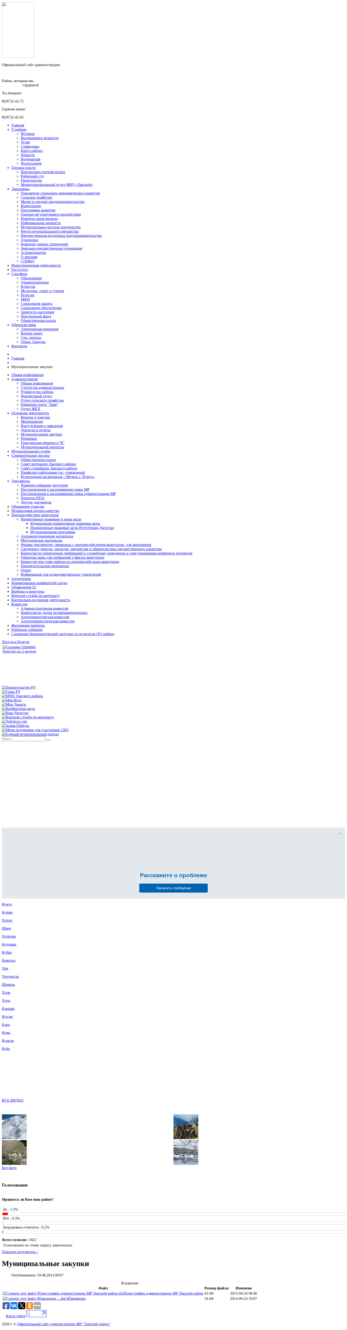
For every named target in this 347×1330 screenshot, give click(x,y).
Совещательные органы (30, 455)
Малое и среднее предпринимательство (53, 202)
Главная (17, 125)
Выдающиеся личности (40, 138)
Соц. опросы (31, 338)
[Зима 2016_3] (14, 1138)
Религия (27, 295)
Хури (6, 992)
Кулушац (9, 944)
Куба (6, 1049)
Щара (6, 928)
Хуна (6, 1001)
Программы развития (38, 210)
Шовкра (8, 984)
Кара (6, 1025)
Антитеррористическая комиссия (47, 621)
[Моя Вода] (11, 700)
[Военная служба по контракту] (28, 717)
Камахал (9, 960)
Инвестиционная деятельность (36, 265)
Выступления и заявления (42, 426)
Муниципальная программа (52, 532)
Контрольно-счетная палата (43, 172)
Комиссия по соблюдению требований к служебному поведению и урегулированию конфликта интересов (106, 553)
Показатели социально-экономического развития (60, 193)
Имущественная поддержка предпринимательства (61, 236)
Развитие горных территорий (44, 244)
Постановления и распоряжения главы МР (55, 489)
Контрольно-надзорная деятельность (40, 600)
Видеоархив (30, 159)
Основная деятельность (30, 413)
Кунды (7, 1017)
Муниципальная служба (30, 451)
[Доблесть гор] (14, 721)
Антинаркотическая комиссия (45, 617)
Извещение (77, 1298)
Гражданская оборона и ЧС (42, 443)
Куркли (8, 1041)
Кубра (7, 952)
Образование (31, 278)
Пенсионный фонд (36, 316)
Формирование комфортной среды (39, 583)
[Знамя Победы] (15, 726)
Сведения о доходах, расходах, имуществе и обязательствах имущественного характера (91, 549)
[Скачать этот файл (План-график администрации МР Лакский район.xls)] (63, 1293)
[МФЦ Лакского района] (22, 696)
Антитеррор (21, 579)
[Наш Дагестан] (15, 713)
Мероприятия (32, 422)
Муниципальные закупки (41, 434)
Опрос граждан (33, 342)
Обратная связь (23, 325)
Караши (8, 1009)
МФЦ (25, 299)
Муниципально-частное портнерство (51, 227)
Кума (6, 1033)
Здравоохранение (35, 282)
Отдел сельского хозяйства (42, 400)
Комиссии (19, 604)
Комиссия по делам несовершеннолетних (54, 613)
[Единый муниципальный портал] (30, 734)
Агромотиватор (33, 253)
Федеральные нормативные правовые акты (65, 523)
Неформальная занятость (41, 223)
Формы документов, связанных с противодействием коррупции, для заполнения (86, 545)
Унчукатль (10, 976)
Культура (28, 287)
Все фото (9, 1168)
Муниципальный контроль (42, 447)
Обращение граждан (27, 506)
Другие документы (36, 502)
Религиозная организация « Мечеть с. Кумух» (58, 477)
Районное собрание (27, 630)
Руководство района (37, 392)
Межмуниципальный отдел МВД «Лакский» (57, 185)
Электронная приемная (39, 329)
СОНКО (27, 261)
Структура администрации (42, 388)
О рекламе (29, 257)
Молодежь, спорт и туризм (42, 291)
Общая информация (27, 375)
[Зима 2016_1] (186, 1164)
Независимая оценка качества (35, 511)
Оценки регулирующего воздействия (51, 214)
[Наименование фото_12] (186, 1138)
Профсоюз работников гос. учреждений (53, 472)
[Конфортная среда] (18, 709)
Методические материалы (42, 540)
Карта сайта (15, 1316)
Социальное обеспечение (41, 308)
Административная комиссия (44, 608)
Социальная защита (36, 304)
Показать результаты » (20, 1252)
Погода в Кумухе (16, 642)
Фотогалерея (31, 163)
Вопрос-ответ (32, 333)
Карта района (31, 151)
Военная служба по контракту (35, 596)
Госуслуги (19, 270)
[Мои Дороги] (14, 704)
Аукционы (29, 240)
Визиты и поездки (35, 417)
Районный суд (32, 176)
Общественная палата (38, 321)
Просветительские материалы (45, 566)
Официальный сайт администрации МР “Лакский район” (63, 1324)
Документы (20, 481)
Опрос (26, 570)
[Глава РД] (11, 692)
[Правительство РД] (18, 687)
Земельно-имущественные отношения (51, 248)
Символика (30, 146)
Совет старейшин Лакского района (49, 468)
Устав (25, 142)
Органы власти (23, 168)
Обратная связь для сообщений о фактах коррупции (62, 557)
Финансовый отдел (36, 396)
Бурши (7, 912)
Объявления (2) (23, 587)
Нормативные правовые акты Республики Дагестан (72, 528)
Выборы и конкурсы (27, 591)
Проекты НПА (33, 498)
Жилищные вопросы (28, 625)
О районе (18, 129)
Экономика (20, 189)
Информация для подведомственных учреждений (61, 574)
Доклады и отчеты (36, 430)
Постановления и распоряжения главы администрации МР (68, 494)
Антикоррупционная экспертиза (47, 536)
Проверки (29, 438)
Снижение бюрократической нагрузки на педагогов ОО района (62, 634)
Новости (28, 155)
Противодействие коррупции (35, 515)
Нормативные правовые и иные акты (51, 519)
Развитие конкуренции (39, 219)
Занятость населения (37, 312)
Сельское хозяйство (36, 197)
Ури (5, 968)
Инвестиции (31, 206)
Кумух (7, 904)
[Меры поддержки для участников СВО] (35, 730)
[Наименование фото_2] (14, 1164)
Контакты (19, 346)
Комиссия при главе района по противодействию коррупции (70, 562)
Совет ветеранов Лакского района (48, 464)
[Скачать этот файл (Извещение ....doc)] (35, 1298)
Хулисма (9, 936)
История (27, 134)
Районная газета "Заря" (39, 405)
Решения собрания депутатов (44, 485)
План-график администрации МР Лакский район (163, 1293)
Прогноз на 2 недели (19, 651)
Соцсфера (19, 274)
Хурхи (7, 920)
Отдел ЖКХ (30, 409)
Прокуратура (31, 180)
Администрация (24, 379)
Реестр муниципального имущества (50, 231)
